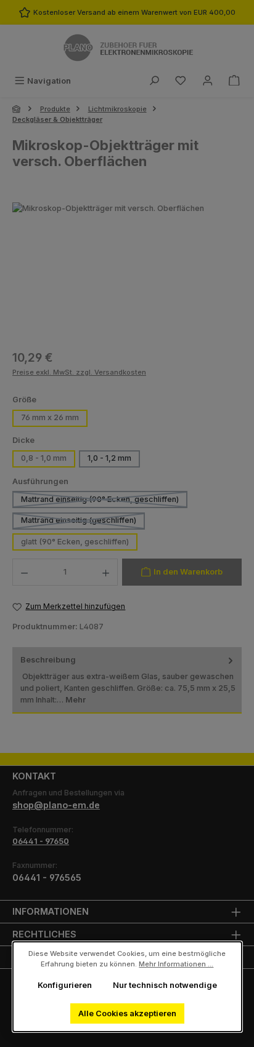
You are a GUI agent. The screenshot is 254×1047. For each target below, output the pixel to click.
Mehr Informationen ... (176, 964)
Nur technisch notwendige (165, 985)
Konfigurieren (64, 985)
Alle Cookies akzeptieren (127, 1013)
